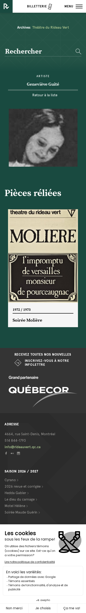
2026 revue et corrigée (23, 486)
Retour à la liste (44, 95)
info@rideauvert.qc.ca (23, 447)
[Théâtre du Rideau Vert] (6, 6)
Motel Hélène (15, 506)
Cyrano (10, 480)
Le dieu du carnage (20, 499)
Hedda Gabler (15, 493)
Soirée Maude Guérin (21, 512)
